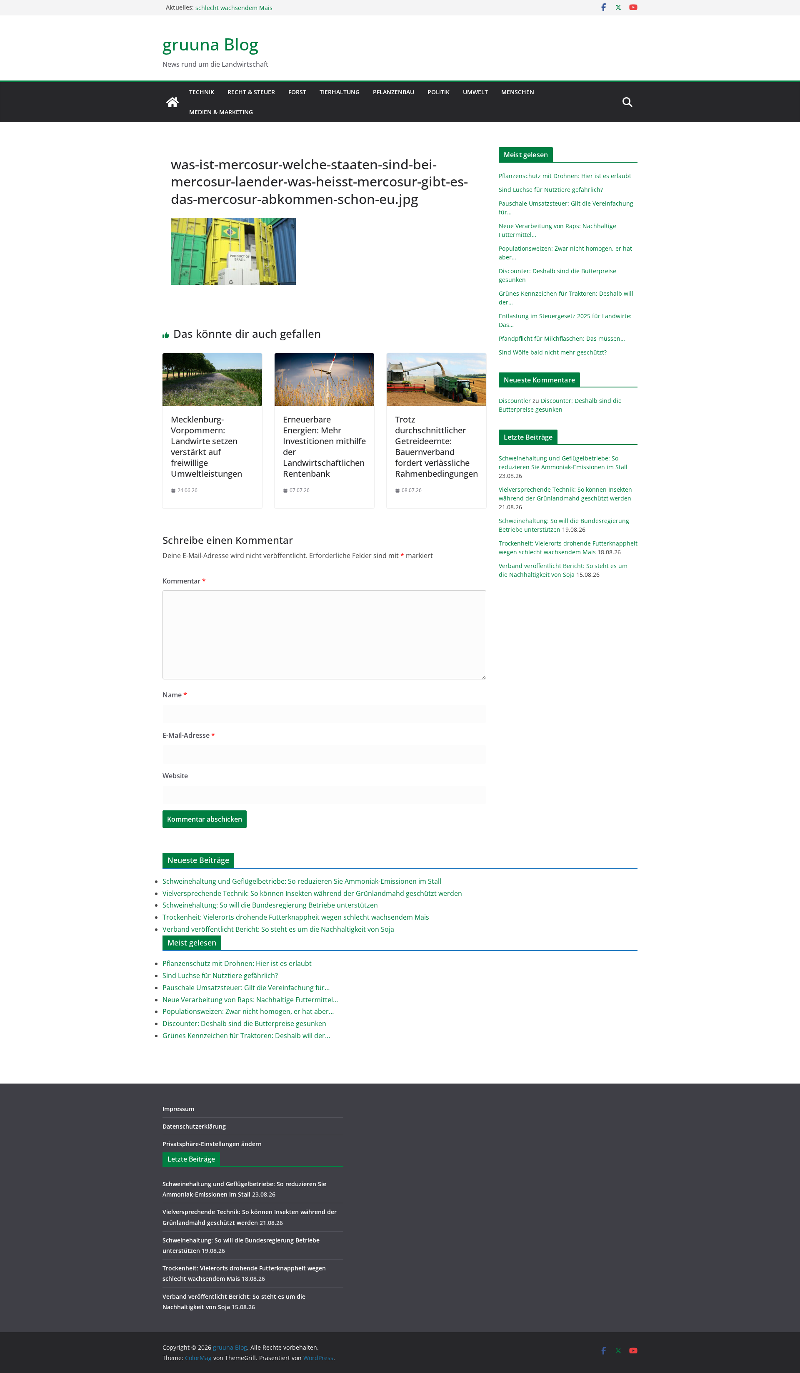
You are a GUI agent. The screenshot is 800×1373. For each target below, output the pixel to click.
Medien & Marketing (221, 112)
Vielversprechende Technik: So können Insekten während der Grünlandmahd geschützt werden (312, 893)
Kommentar (184, 581)
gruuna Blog (210, 44)
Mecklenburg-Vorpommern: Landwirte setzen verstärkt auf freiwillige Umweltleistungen (206, 446)
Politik (439, 92)
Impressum (178, 1109)
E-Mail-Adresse (188, 735)
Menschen (517, 92)
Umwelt (475, 92)
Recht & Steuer (251, 92)
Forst (297, 92)
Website (175, 775)
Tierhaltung (340, 92)
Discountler (515, 401)
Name (174, 694)
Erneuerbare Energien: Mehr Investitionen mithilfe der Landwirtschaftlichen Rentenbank (324, 446)
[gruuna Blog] (172, 102)
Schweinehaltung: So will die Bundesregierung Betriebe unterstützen (270, 905)
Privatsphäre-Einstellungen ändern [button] (212, 1144)
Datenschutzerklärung (194, 1126)
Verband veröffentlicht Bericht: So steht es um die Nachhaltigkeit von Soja (278, 929)
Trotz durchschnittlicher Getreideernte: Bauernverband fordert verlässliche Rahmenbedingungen (436, 446)
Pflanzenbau (393, 92)
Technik (201, 92)
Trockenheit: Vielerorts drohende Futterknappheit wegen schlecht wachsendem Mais (295, 917)
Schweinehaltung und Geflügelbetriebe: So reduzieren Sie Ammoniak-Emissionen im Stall (301, 881)
